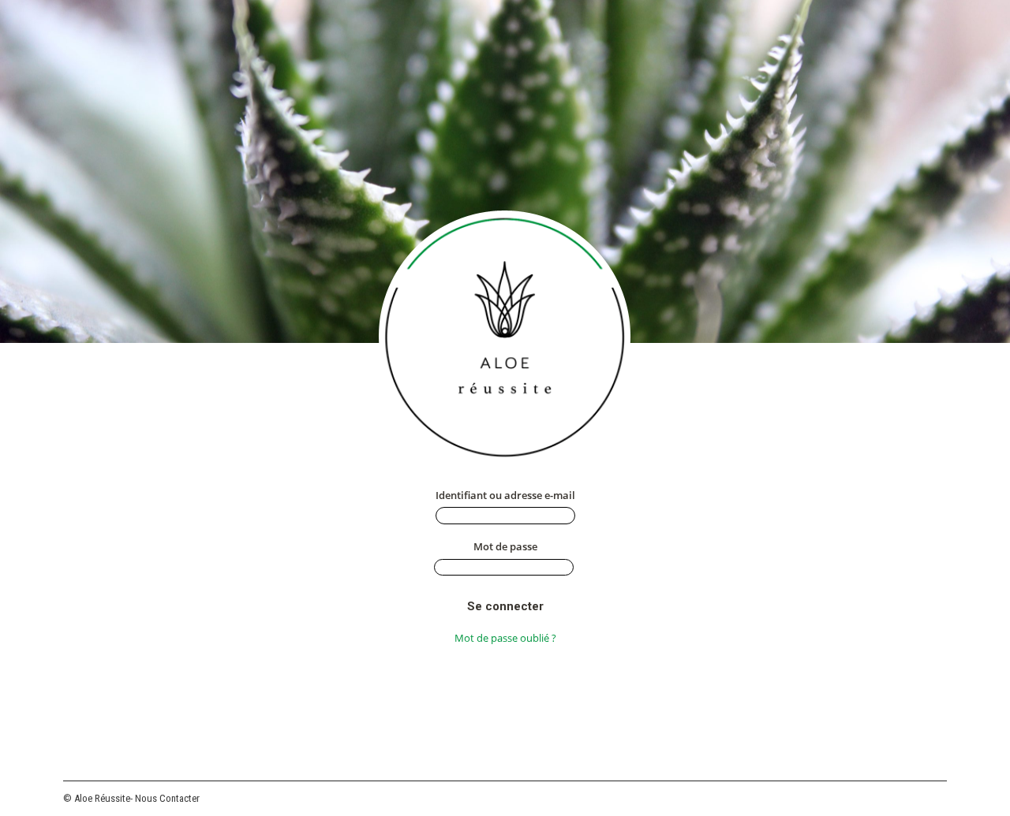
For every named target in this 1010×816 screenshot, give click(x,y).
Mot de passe (505, 546)
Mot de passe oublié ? (505, 638)
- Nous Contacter (165, 798)
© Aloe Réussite (96, 798)
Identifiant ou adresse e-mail (505, 495)
